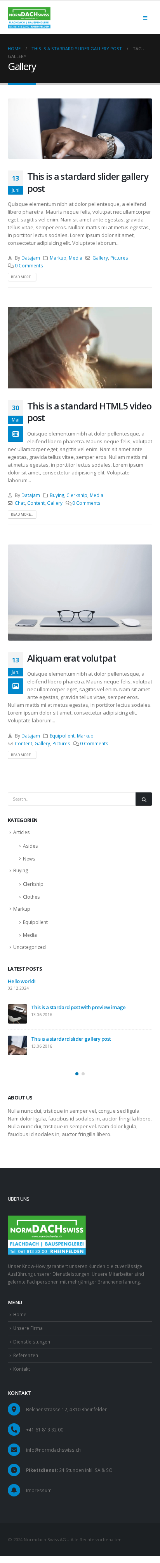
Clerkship (76, 495)
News (29, 858)
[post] (17, 1014)
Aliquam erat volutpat (71, 658)
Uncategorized (29, 947)
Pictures (119, 258)
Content (36, 503)
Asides (30, 846)
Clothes (31, 897)
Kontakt (21, 1369)
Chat (20, 503)
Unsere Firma (28, 1328)
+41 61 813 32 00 (44, 1429)
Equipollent (62, 735)
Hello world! (21, 981)
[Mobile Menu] (145, 18)
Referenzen (25, 1355)
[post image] (80, 128)
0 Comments (29, 265)
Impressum (39, 1490)
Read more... (22, 276)
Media (75, 258)
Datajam (30, 258)
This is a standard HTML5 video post (89, 412)
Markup (58, 258)
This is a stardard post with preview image (78, 1007)
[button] (77, 1073)
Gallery (100, 258)
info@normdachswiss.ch (53, 1450)
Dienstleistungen (31, 1341)
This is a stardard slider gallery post (87, 182)
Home (19, 1314)
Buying (57, 495)
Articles (21, 832)
